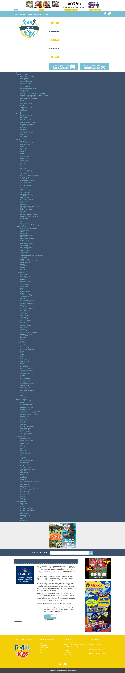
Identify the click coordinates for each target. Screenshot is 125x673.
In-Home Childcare (25, 86)
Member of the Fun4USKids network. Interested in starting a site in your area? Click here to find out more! (75, 644)
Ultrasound (22, 267)
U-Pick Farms (23, 520)
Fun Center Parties (25, 305)
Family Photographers (25, 121)
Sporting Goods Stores (26, 430)
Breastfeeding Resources (26, 235)
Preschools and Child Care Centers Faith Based (32, 93)
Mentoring (22, 375)
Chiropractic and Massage (27, 238)
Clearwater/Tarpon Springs (71, 10)
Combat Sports (24, 447)
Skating (22, 203)
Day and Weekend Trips (26, 158)
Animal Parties (23, 274)
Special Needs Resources (26, 133)
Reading (22, 100)
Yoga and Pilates (24, 500)
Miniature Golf (23, 187)
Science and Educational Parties (28, 332)
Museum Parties (24, 315)
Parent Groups (23, 127)
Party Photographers (25, 320)
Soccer (21, 483)
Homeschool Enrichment (26, 370)
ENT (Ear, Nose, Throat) (26, 244)
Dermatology (23, 242)
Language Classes (25, 373)
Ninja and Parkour (24, 471)
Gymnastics (23, 457)
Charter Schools (24, 78)
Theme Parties (23, 339)
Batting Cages (23, 150)
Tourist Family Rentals (26, 433)
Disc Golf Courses (24, 160)
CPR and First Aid (24, 240)
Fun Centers (23, 168)
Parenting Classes (24, 382)
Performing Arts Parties (26, 325)
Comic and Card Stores (26, 409)
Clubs (21, 353)
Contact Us (43, 652)
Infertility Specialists (25, 250)
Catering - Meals (24, 286)
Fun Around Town (21, 139)
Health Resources (21, 226)
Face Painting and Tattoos (27, 300)
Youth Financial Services (26, 138)
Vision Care (23, 269)
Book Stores (23, 406)
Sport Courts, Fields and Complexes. (29, 206)
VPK (21, 112)
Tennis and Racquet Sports (27, 493)
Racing (21, 474)
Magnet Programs (24, 90)
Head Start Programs (25, 83)
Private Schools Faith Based (27, 97)
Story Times (23, 394)
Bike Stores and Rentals (26, 404)
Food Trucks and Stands (26, 303)
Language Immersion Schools (28, 88)
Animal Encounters (25, 144)
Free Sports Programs (26, 454)
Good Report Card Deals (26, 508)
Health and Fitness (25, 459)
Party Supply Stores (25, 324)
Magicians (22, 312)
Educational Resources (26, 81)
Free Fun (22, 167)
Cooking (22, 354)
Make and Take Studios (26, 185)
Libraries (22, 184)
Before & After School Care (27, 76)
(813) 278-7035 (48, 613)
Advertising (37, 14)
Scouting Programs (25, 387)
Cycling (21, 448)
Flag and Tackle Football (26, 452)
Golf (21, 455)
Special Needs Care (25, 266)
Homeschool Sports (25, 462)
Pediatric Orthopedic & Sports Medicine (30, 261)
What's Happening (21, 501)
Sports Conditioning (25, 486)
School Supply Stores (25, 428)
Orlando (67, 650)
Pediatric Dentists (24, 259)
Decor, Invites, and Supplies (27, 295)
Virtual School (23, 110)
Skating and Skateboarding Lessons (29, 481)
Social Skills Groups (25, 131)
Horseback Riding (24, 464)
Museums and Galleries (26, 191)
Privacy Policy (44, 647)
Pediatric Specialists (25, 262)
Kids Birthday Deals (25, 310)
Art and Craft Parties (25, 276)
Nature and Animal (25, 378)
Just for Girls (23, 372)
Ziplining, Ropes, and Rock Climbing (29, 225)
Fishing (21, 165)
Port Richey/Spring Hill (95, 10)
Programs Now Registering (27, 384)
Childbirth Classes (24, 237)
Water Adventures (24, 223)
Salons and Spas (24, 201)
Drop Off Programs (25, 80)
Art (20, 346)
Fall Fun (22, 506)
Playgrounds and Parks (26, 194)
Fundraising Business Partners (28, 122)
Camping (22, 155)
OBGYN (22, 254)
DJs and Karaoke (24, 296)
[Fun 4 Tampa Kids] (29, 28)
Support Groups (24, 134)
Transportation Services (26, 107)
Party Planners (23, 322)
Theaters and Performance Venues (29, 216)
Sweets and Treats (25, 431)
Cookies (22, 293)
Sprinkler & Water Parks (26, 209)
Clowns (21, 290)
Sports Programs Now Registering (29, 488)
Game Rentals (23, 307)
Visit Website (47, 616)
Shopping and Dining (21, 399)
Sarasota (67, 652)
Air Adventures (23, 141)
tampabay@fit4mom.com (50, 614)
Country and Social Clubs (26, 156)
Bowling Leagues (24, 443)
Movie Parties (23, 314)
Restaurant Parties (25, 331)
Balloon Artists (23, 278)
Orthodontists (23, 257)
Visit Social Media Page (50, 618)
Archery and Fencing (25, 438)
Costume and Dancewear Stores (28, 413)
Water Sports (23, 496)
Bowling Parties (24, 279)
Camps (18, 73)
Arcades (22, 146)
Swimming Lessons (25, 491)
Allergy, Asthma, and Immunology (29, 228)
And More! (68, 655)
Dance (21, 358)
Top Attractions (24, 218)
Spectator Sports (24, 204)
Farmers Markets (24, 419)
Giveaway (46, 14)
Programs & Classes (21, 343)
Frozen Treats (23, 421)
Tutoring (22, 109)
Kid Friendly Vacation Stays (27, 180)
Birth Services (23, 233)
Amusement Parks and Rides (27, 143)
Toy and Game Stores (25, 435)
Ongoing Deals (24, 512)
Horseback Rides (24, 177)
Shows (21, 518)
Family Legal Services (25, 119)
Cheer (21, 445)
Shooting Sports (24, 479)
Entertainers (23, 298)
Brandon (41, 10)
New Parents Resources (26, 126)
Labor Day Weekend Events (27, 510)
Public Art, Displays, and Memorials (29, 196)
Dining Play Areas (24, 416)
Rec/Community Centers (26, 199)
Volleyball (22, 495)
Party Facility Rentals (25, 319)
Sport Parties (23, 337)
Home (15, 14)
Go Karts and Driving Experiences (29, 172)
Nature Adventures (25, 192)
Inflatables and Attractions (27, 308)
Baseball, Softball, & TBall (26, 440)
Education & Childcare (22, 74)
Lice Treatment (24, 252)
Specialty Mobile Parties (26, 336)
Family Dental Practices (26, 247)
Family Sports (23, 450)
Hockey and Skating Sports (27, 460)
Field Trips (22, 163)
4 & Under (22, 344)
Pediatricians (23, 264)
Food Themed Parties (25, 302)
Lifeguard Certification (25, 467)
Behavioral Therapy (25, 230)
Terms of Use (43, 645)
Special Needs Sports (25, 484)
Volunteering (23, 397)
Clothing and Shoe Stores (26, 407)
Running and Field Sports (26, 476)
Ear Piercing (23, 418)
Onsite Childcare (24, 92)
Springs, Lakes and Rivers (27, 208)
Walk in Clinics (23, 271)
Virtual (21, 395)
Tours (21, 220)
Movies (21, 189)
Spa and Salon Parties (26, 334)
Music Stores (23, 425)
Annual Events (23, 503)
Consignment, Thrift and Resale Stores (30, 411)
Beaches (22, 151)
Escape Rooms (24, 162)
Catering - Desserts (25, 284)
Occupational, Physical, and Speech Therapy (32, 255)
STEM (21, 392)
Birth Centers (23, 232)
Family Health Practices (26, 249)
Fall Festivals (23, 505)
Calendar (22, 14)
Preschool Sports (24, 472)
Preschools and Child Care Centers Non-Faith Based (34, 95)
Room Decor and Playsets (27, 426)
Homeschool (23, 85)
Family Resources (21, 114)
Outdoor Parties (24, 317)
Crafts (21, 356)
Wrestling (22, 498)
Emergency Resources (26, 115)
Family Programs (24, 365)
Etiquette (22, 363)
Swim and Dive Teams (26, 489)
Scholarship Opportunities (26, 102)
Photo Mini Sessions (25, 513)
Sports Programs (20, 436)
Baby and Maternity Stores (27, 401)
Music (21, 377)
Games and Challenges (26, 170)
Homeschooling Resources (27, 124)
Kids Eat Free (23, 423)
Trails (21, 221)
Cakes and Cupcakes (25, 281)
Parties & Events (20, 273)
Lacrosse (22, 465)
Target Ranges (24, 213)
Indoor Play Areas (24, 179)
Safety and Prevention (25, 385)
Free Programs (24, 366)
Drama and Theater (25, 360)
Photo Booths (23, 327)
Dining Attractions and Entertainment (29, 414)
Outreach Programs (25, 380)
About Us (42, 650)
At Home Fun (23, 148)
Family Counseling (25, 245)
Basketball (22, 442)
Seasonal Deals (24, 517)
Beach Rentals (23, 402)
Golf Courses (23, 174)
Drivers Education (24, 361)
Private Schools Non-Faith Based (28, 98)
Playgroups (23, 129)
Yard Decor (23, 341)
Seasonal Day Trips (25, 515)
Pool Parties (23, 329)
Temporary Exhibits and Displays (28, 214)
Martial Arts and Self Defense (27, 469)
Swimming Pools (24, 211)
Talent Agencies (24, 136)
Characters (23, 288)
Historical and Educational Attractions (30, 175)
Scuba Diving (23, 477)
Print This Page (18, 621)
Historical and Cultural (25, 368)
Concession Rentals (25, 291)
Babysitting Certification (26, 348)
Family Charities (24, 117)
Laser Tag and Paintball (26, 182)
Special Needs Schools (26, 103)
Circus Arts (22, 351)
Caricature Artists (24, 283)
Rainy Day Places (24, 197)
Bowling (22, 153)
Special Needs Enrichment (27, 390)
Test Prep (22, 105)
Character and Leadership (27, 349)
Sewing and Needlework (26, 389)
